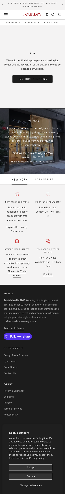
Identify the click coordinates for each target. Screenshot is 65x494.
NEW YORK (20, 179)
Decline (31, 476)
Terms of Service (13, 408)
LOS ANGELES (44, 179)
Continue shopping (32, 78)
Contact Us (10, 373)
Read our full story (14, 328)
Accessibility (11, 414)
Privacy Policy (36, 457)
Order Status (11, 367)
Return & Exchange (14, 390)
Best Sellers (32, 22)
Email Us (48, 274)
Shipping (9, 396)
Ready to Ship (51, 22)
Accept (31, 467)
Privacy (8, 402)
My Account (10, 361)
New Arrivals (13, 22)
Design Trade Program (16, 355)
